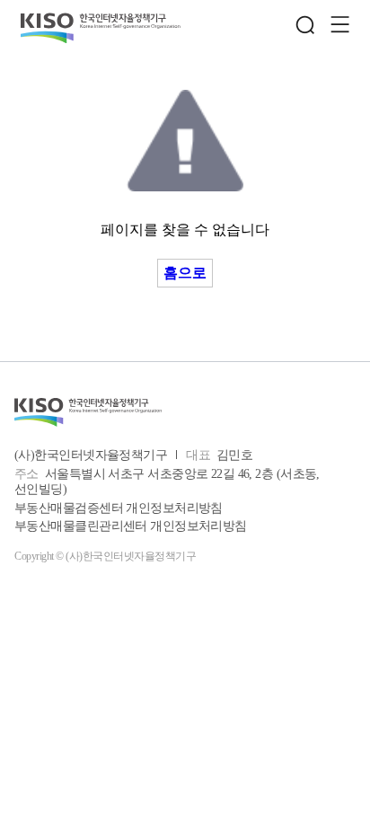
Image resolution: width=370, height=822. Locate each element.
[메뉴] (339, 25)
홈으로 (185, 272)
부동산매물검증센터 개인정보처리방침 (118, 508)
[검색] (305, 25)
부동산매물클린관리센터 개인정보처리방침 (130, 526)
